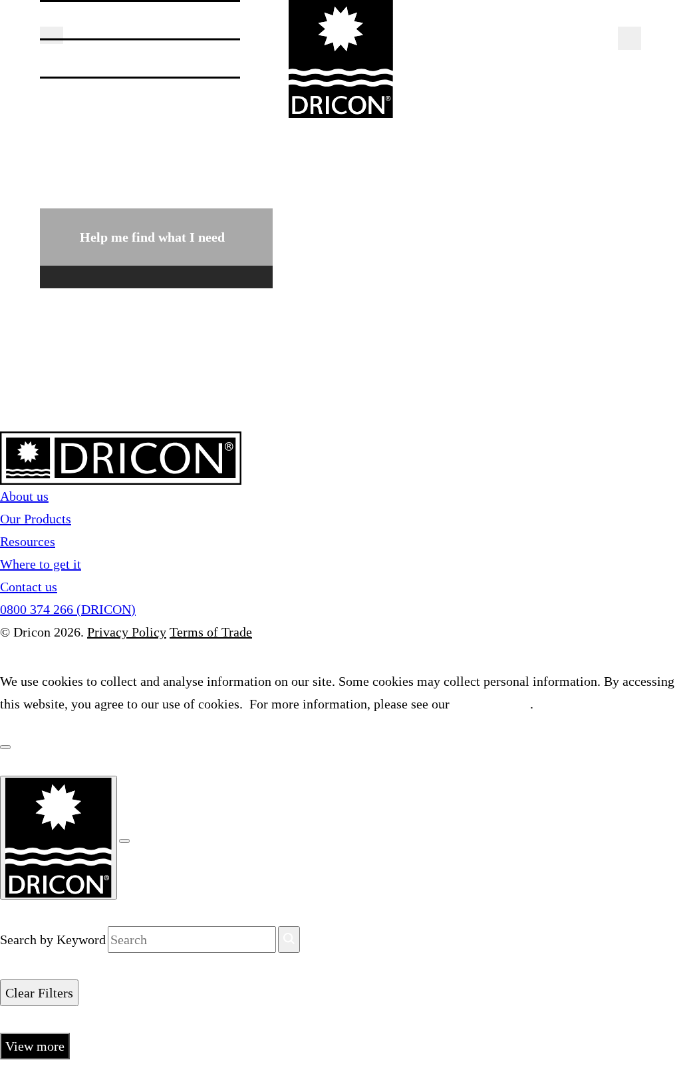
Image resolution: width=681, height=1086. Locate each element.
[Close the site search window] (124, 841)
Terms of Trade (211, 632)
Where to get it (40, 564)
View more (35, 1046)
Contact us (28, 586)
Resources (27, 541)
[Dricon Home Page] (340, 59)
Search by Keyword (53, 939)
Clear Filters (39, 992)
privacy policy (491, 703)
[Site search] (629, 38)
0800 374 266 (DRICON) (68, 609)
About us (24, 496)
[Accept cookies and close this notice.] (5, 747)
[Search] (289, 939)
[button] (51, 35)
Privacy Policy (126, 632)
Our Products (35, 518)
